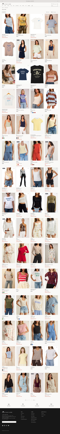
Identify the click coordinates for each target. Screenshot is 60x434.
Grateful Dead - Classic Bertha (20, 110)
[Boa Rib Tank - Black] (31, 344)
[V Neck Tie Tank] (37, 356)
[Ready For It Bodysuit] (22, 177)
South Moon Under (6, 430)
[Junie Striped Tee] (22, 330)
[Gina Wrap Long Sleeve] (8, 383)
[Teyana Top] (51, 74)
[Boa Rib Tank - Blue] (32, 344)
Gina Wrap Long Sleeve (5, 394)
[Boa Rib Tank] (37, 330)
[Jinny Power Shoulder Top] (8, 305)
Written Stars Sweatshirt (48, 316)
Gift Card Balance (33, 422)
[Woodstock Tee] (37, 74)
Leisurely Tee (17, 316)
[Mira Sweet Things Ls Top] (8, 253)
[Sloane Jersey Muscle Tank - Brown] (33, 164)
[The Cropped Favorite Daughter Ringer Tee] (37, 124)
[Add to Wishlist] (14, 15)
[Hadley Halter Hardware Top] (51, 49)
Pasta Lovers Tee (4, 60)
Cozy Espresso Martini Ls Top (48, 239)
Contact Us (22, 413)
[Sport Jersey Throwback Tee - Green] (3, 292)
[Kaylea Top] (22, 278)
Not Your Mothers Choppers (19, 35)
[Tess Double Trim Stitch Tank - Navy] (16, 138)
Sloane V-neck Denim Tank (5, 162)
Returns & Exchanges (34, 419)
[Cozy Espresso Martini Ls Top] (51, 228)
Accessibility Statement (24, 419)
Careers (42, 416)
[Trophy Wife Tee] (22, 74)
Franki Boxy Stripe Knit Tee (48, 35)
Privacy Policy (22, 416)
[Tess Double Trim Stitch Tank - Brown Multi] (18, 138)
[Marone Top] (8, 74)
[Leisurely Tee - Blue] (19, 319)
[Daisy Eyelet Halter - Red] (35, 112)
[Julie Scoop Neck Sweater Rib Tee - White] (46, 164)
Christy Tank (17, 162)
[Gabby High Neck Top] (8, 356)
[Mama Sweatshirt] (37, 305)
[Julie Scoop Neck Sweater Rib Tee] (51, 151)
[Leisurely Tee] (22, 305)
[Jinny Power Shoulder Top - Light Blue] (3, 319)
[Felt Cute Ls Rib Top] (22, 253)
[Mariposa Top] (22, 356)
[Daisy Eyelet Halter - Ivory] (31, 112)
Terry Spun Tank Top (18, 60)
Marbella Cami (32, 239)
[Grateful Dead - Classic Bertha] (22, 98)
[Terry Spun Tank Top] (22, 49)
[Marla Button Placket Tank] (51, 383)
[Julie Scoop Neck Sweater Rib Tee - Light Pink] (45, 164)
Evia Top (17, 394)
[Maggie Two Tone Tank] (8, 124)
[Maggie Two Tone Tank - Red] (2, 138)
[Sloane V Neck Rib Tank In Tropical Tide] (51, 330)
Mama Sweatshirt (33, 316)
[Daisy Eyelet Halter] (37, 98)
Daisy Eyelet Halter (33, 110)
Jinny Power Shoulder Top (5, 316)
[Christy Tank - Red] (18, 164)
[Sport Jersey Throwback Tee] (8, 278)
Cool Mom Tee (32, 35)
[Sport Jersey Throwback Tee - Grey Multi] (2, 292)
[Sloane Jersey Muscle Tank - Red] (32, 164)
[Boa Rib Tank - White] (33, 344)
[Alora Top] (37, 383)
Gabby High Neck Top (5, 367)
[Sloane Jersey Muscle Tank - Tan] (31, 164)
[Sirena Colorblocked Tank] (51, 124)
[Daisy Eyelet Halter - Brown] (33, 112)
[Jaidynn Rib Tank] (37, 177)
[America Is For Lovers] (8, 98)
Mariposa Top (18, 367)
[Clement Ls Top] (51, 202)
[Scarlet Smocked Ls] (22, 202)
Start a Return (33, 416)
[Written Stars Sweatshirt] (51, 305)
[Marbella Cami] (37, 228)
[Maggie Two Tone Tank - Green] (3, 138)
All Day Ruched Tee (47, 367)
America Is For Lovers (4, 110)
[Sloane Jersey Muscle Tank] (37, 151)
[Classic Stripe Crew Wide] (51, 98)
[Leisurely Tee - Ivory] (16, 319)
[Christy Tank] (22, 151)
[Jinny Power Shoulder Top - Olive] (2, 319)
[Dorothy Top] (22, 228)
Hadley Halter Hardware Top (48, 60)
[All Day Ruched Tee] (51, 356)
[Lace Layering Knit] (37, 202)
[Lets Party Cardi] (8, 228)
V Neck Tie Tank (33, 367)
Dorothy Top (17, 239)
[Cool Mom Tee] (37, 24)
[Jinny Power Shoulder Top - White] (5, 319)
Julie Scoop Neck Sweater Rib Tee (49, 162)
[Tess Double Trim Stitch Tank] (22, 124)
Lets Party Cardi (4, 239)
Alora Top (32, 394)
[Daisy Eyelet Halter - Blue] (32, 112)
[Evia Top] (22, 383)
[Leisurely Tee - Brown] (18, 319)
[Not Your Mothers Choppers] (22, 24)
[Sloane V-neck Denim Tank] (8, 151)
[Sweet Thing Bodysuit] (8, 177)
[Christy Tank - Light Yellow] (16, 164)
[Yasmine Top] (51, 278)
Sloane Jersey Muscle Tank (34, 162)
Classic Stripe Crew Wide (48, 110)
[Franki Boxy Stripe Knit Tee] (51, 24)
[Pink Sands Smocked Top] (8, 24)
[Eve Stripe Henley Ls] (37, 253)
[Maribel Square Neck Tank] (51, 177)
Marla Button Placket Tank (48, 394)
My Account (32, 413)
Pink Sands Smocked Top (5, 35)
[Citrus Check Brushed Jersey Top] (51, 253)
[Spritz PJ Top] (8, 330)
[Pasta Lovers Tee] (8, 49)
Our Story (42, 413)
